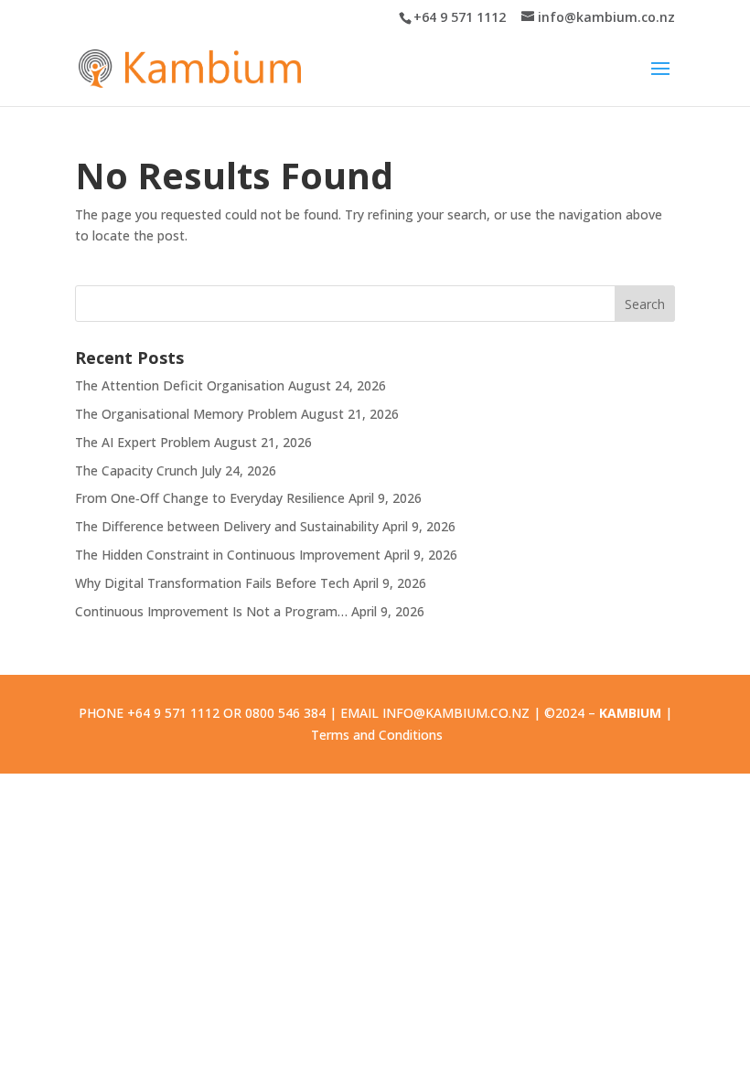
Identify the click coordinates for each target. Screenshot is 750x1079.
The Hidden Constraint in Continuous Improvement (227, 554)
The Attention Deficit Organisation (179, 385)
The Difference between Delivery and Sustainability (227, 526)
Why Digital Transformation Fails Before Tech (212, 583)
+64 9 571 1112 (459, 17)
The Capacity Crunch (136, 470)
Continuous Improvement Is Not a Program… (211, 611)
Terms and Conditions (377, 734)
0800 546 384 (285, 712)
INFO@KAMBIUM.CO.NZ (456, 712)
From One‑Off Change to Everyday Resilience (210, 498)
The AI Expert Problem (142, 442)
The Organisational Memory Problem (186, 413)
